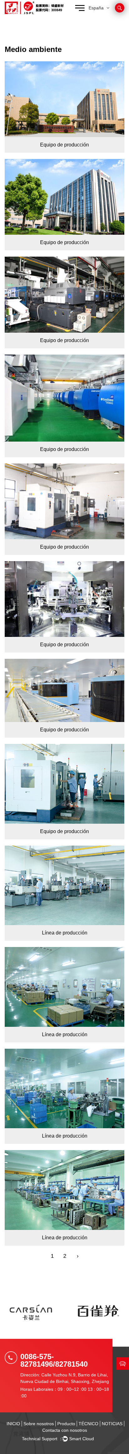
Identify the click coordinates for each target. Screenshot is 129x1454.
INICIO (13, 1423)
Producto (66, 1423)
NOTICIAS (112, 1423)
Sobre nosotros (38, 1423)
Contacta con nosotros (64, 1430)
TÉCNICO (88, 1423)
